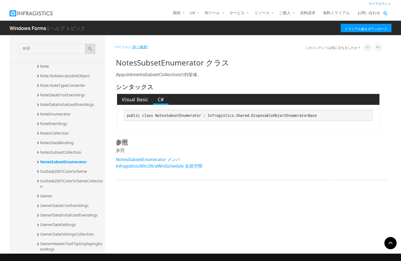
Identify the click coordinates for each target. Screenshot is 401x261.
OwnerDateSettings (58, 224)
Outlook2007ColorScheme (63, 171)
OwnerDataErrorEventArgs (64, 205)
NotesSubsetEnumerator (63, 161)
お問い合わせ (368, 13)
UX (192, 13)
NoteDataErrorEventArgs (62, 94)
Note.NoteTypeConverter (62, 85)
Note (44, 66)
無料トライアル (336, 13)
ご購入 (285, 13)
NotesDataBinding (57, 142)
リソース (262, 13)
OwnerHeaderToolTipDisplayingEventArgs (71, 246)
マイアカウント (380, 4)
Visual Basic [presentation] (135, 99)
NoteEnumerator (55, 114)
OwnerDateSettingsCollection (67, 234)
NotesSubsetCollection (60, 152)
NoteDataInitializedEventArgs (67, 104)
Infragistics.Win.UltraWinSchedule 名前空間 (159, 166)
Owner (46, 195)
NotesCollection (54, 133)
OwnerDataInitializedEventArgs (69, 215)
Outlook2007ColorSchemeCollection (71, 183)
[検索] (90, 49)
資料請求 (307, 13)
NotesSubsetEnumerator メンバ (148, 160)
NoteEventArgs (53, 123)
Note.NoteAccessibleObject (65, 75)
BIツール (212, 13)
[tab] (135, 99)
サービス (237, 13)
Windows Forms (28, 28)
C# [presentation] (161, 99)
